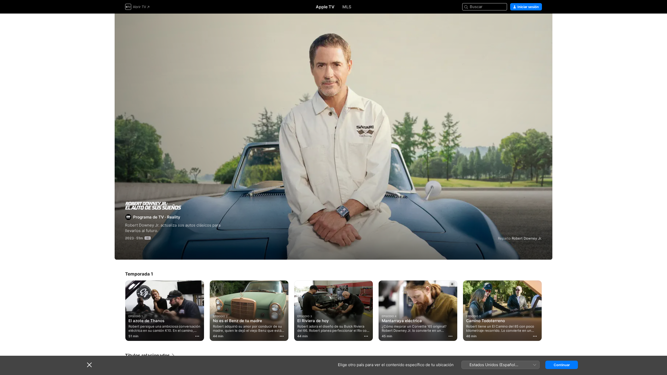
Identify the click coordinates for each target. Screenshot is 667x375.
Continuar (562, 365)
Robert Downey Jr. (527, 238)
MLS (346, 6)
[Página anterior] (119, 310)
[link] (150, 355)
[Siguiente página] (547, 310)
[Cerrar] (89, 364)
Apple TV (325, 6)
